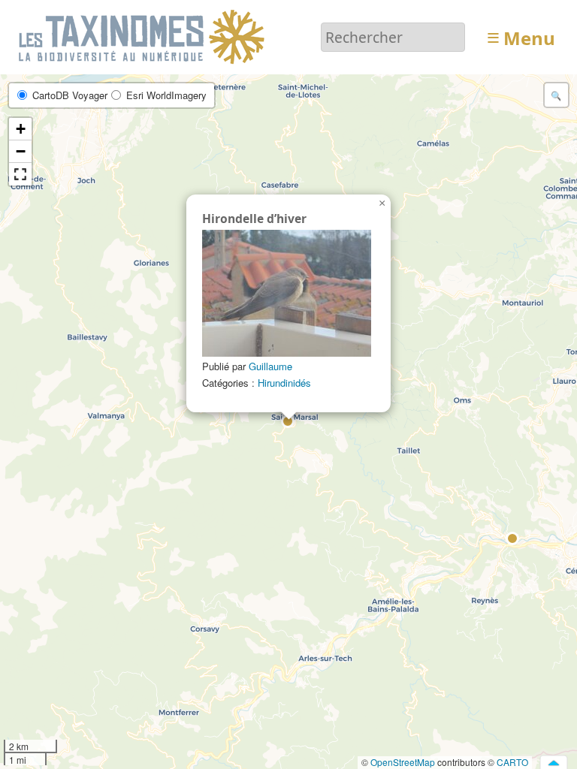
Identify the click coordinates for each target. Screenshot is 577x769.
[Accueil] (143, 36)
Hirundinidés (284, 382)
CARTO (512, 761)
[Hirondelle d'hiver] (286, 293)
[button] (288, 422)
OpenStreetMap (402, 761)
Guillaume (270, 366)
